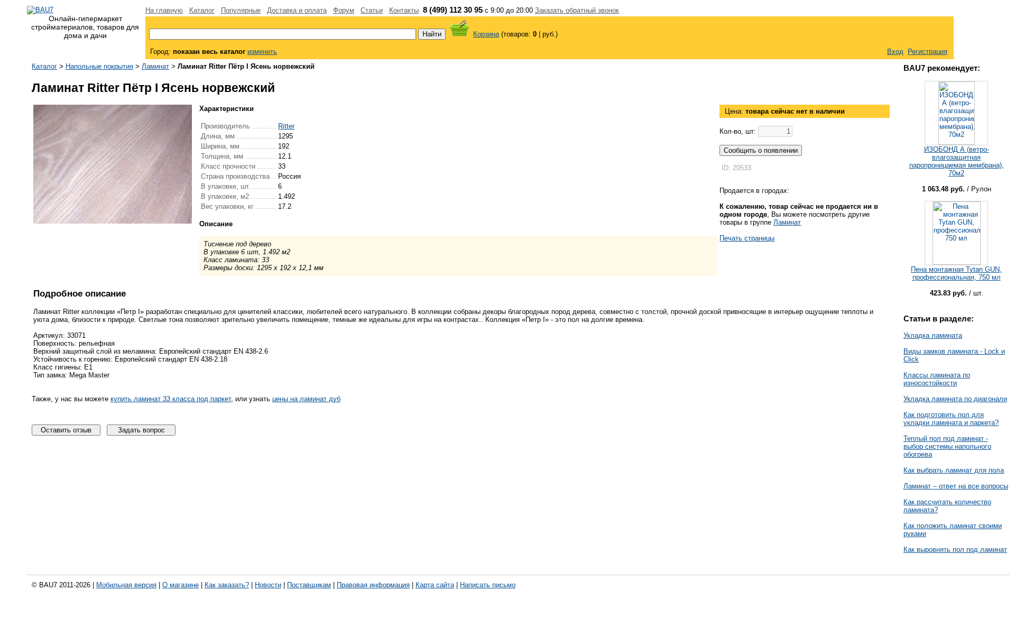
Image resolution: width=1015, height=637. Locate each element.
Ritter (286, 126)
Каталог (202, 10)
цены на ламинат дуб (306, 399)
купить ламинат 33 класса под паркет (170, 399)
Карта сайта (435, 585)
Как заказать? (227, 585)
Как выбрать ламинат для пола (953, 470)
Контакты (404, 10)
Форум (343, 10)
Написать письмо (487, 585)
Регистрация (927, 52)
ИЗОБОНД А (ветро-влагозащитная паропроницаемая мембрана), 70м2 (956, 161)
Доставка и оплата (297, 10)
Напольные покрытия (99, 66)
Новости (268, 585)
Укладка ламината (932, 335)
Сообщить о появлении (761, 150)
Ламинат (155, 66)
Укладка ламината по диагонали (955, 399)
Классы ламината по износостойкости (936, 379)
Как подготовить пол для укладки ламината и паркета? (951, 419)
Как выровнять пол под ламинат (955, 549)
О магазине (180, 585)
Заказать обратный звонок (577, 10)
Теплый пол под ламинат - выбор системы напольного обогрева (947, 446)
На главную (164, 10)
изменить (262, 52)
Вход (895, 52)
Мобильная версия (126, 585)
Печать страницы (746, 238)
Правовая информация (373, 585)
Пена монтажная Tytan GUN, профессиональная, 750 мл (956, 273)
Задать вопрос (141, 430)
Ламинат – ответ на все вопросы (955, 486)
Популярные (241, 10)
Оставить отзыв (66, 430)
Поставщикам (309, 585)
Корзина (486, 34)
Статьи (372, 10)
